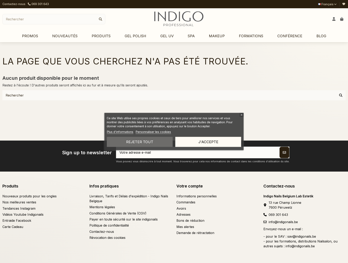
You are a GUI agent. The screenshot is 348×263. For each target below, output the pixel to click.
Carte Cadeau (12, 227)
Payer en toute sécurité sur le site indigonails (123, 219)
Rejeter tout (139, 142)
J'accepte (208, 142)
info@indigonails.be (283, 222)
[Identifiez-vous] (334, 19)
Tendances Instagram (18, 208)
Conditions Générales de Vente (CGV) (117, 213)
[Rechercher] (100, 19)
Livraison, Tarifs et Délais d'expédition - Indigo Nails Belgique (128, 198)
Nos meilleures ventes (19, 202)
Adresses (183, 214)
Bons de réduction (190, 220)
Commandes (185, 202)
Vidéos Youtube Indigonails (23, 214)
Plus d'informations (120, 132)
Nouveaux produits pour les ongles (29, 196)
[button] (101, 36)
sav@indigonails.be (301, 236)
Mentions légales (102, 207)
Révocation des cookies (107, 238)
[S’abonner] (284, 152)
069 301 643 (278, 215)
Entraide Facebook (16, 220)
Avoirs (181, 208)
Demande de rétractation (195, 233)
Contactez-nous (13, 4)
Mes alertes (185, 227)
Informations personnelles (196, 196)
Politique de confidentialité (109, 225)
